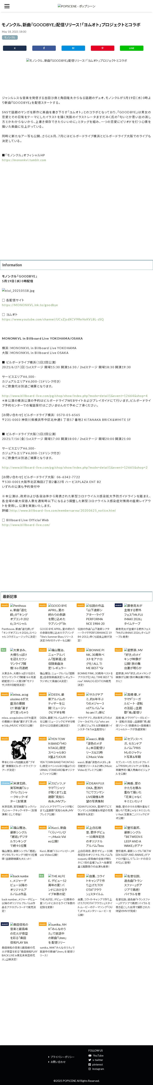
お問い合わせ (58, 1061)
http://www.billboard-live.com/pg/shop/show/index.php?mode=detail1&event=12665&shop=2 (75, 467)
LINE (131, 48)
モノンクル (10, 37)
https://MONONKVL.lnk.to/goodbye (30, 305)
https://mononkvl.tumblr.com (24, 160)
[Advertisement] (76, 79)
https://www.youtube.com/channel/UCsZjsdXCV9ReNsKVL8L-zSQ (53, 319)
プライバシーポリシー (63, 1057)
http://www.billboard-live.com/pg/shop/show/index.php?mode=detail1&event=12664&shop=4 (75, 396)
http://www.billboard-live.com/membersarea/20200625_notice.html (63, 510)
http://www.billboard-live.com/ (26, 525)
